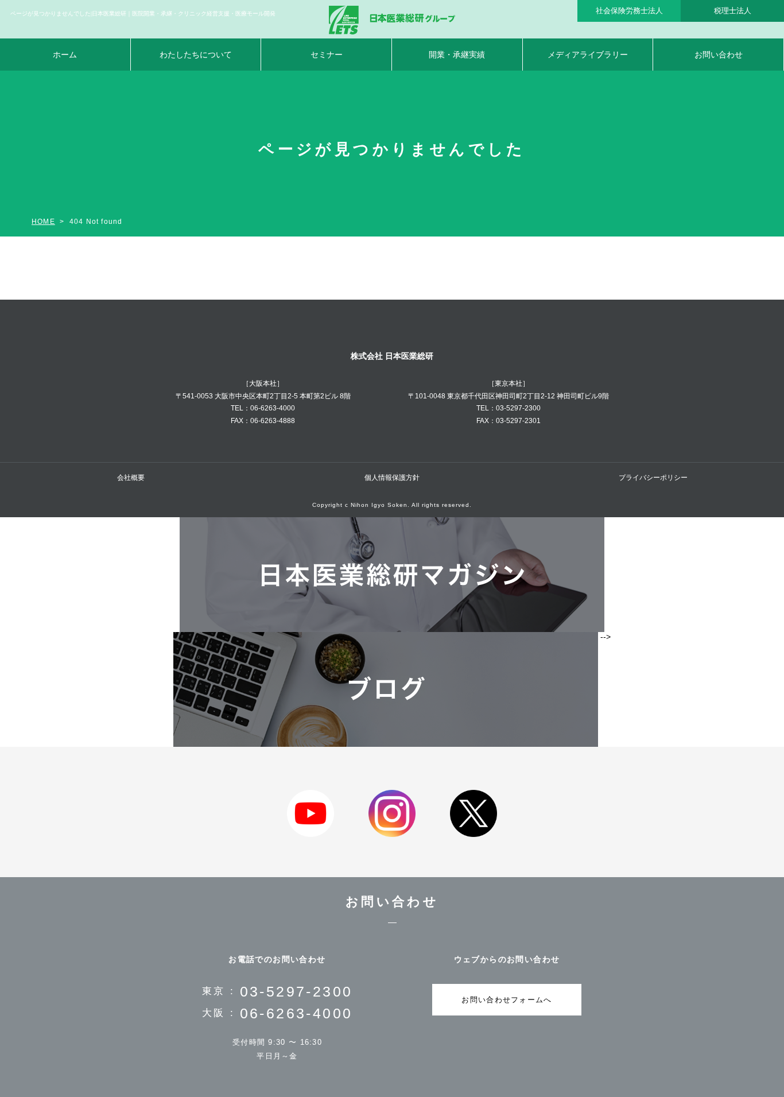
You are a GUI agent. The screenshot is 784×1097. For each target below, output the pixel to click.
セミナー (327, 54)
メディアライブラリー (588, 54)
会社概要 (131, 478)
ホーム (65, 54)
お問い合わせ (718, 54)
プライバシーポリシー (653, 478)
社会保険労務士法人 (629, 10)
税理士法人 (732, 10)
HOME (43, 221)
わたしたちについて (196, 54)
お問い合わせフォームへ (506, 999)
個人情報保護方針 (392, 478)
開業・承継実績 (457, 54)
